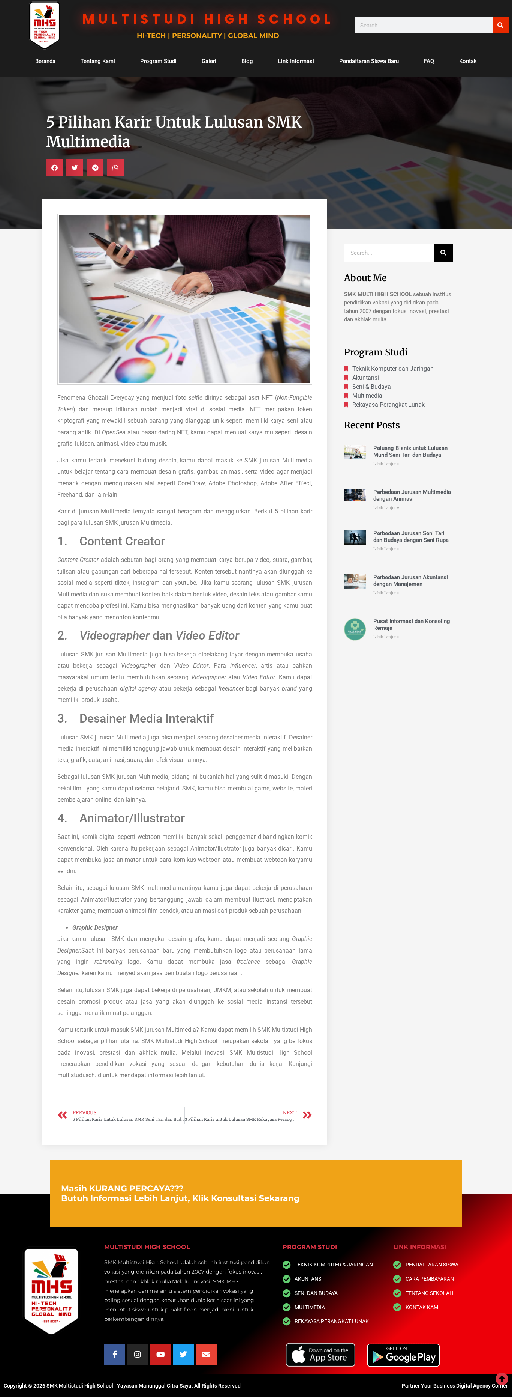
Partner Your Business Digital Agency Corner (455, 1386)
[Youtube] (160, 1354)
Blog (247, 61)
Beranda (45, 61)
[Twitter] (183, 1354)
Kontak (468, 61)
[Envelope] (206, 1354)
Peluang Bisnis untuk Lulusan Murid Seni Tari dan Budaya (410, 451)
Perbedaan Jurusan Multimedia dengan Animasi (412, 495)
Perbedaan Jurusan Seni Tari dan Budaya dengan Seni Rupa (411, 536)
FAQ (429, 61)
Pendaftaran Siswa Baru (369, 61)
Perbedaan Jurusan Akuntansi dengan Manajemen (410, 580)
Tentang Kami (98, 61)
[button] (54, 167)
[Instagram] (137, 1354)
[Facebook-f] (114, 1354)
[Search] (501, 25)
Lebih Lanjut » (386, 463)
